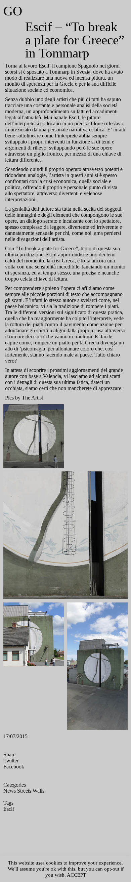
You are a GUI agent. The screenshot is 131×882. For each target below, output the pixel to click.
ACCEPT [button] (76, 875)
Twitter (10, 760)
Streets (24, 791)
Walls (38, 791)
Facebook (13, 766)
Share (9, 754)
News (9, 791)
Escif (44, 66)
